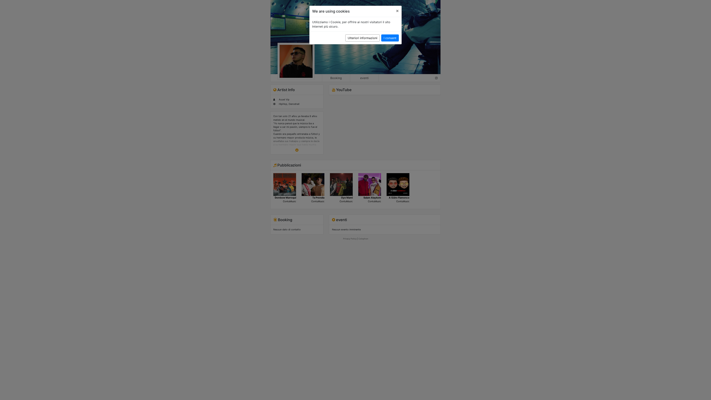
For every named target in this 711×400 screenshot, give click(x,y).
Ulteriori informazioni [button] (362, 38)
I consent (390, 38)
